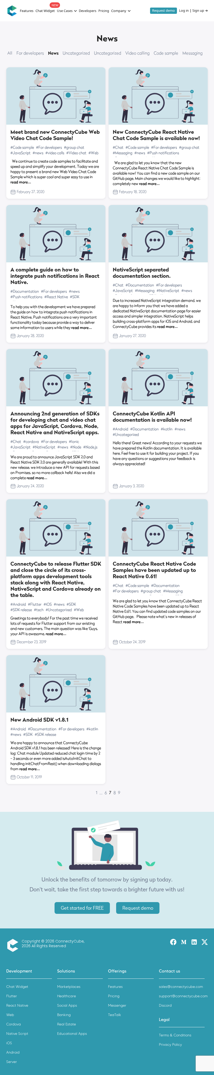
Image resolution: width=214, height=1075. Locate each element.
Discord (165, 1005)
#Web (93, 152)
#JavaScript (20, 152)
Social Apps (67, 1005)
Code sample (166, 53)
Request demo (163, 10)
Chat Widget (45, 11)
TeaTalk (114, 1015)
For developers (30, 53)
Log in (184, 11)
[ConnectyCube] (14, 945)
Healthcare (66, 996)
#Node (75, 447)
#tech (39, 609)
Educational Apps (72, 1033)
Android (13, 1052)
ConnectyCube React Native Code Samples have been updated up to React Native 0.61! (154, 570)
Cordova (13, 1024)
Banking (64, 1015)
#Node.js (90, 447)
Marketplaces (68, 987)
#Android (120, 429)
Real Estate (66, 1024)
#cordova (31, 441)
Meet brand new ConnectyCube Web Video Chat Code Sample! (55, 135)
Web (10, 1015)
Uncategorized (76, 53)
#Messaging (122, 152)
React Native (17, 1005)
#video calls (54, 152)
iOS (9, 1043)
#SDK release (21, 609)
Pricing (103, 11)
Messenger (117, 1005)
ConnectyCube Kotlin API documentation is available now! (152, 416)
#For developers (49, 147)
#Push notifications (163, 152)
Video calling (137, 53)
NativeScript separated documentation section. (142, 273)
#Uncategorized (126, 434)
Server (11, 1062)
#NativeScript (168, 290)
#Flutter (34, 604)
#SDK (74, 296)
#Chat (118, 147)
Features (26, 11)
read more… (20, 182)
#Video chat (76, 152)
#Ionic (74, 441)
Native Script (17, 1033)
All (9, 53)
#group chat (74, 147)
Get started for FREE (82, 908)
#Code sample (22, 147)
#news (38, 152)
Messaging (192, 53)
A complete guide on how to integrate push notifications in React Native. (54, 276)
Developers (87, 11)
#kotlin (167, 429)
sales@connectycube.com (181, 987)
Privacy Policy (170, 1044)
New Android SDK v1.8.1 (39, 720)
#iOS (48, 604)
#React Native (56, 296)
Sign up (198, 11)
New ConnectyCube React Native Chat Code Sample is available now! (156, 135)
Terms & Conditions (175, 1035)
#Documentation (24, 291)
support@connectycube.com (183, 996)
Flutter (11, 996)
